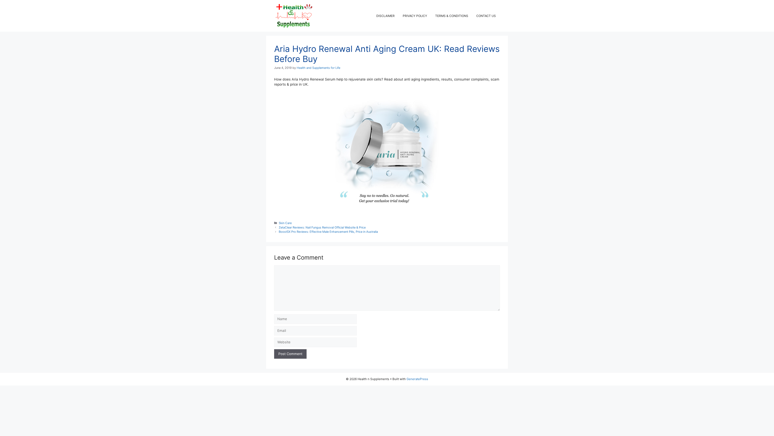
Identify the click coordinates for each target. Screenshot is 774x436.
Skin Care (285, 223)
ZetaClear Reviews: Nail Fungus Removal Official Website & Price (322, 227)
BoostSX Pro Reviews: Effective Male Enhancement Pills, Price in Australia (328, 231)
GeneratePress (417, 379)
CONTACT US (486, 16)
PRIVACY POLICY (415, 16)
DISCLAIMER (385, 16)
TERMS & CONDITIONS (451, 16)
